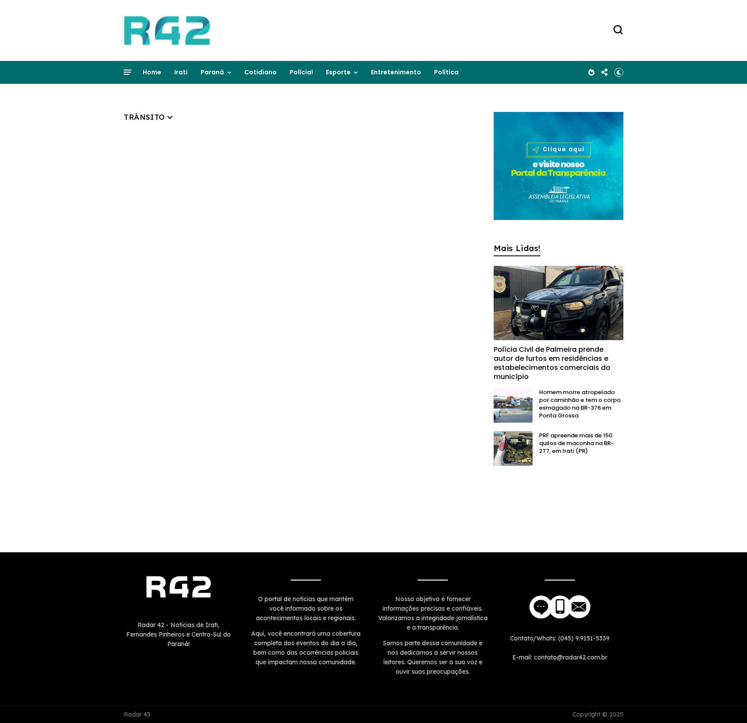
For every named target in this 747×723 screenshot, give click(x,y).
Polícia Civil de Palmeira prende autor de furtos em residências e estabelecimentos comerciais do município (552, 363)
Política (446, 72)
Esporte (338, 72)
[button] (618, 72)
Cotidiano (260, 72)
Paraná (212, 72)
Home (152, 72)
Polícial (301, 72)
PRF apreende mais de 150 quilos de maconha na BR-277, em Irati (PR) (576, 443)
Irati (181, 72)
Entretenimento (396, 72)
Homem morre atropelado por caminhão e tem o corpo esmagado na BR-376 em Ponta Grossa (580, 404)
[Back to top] (725, 702)
